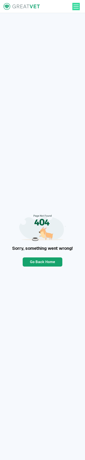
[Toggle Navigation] (76, 6)
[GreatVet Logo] (22, 6)
